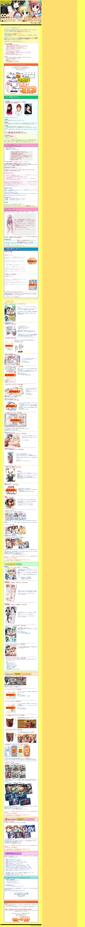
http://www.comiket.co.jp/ (21, 915)
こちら (23, 896)
